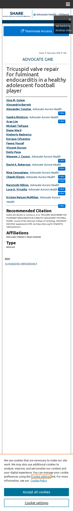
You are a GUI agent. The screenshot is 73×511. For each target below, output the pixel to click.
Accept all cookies (36, 492)
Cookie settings (41, 476)
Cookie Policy (39, 480)
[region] (36, 482)
